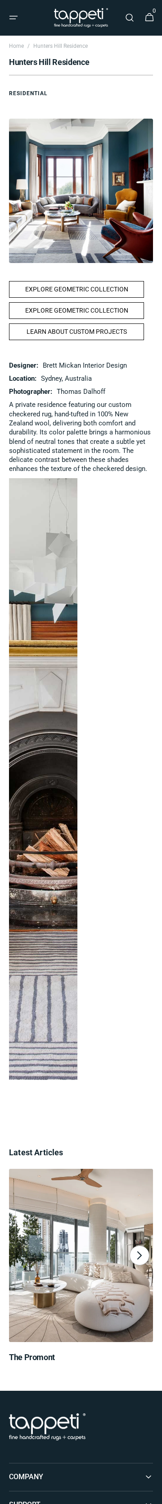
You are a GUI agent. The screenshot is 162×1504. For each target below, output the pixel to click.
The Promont (32, 1357)
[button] (13, 18)
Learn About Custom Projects (77, 331)
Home (16, 46)
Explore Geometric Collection (76, 289)
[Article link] (81, 1269)
